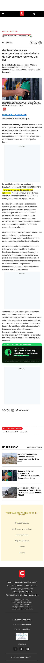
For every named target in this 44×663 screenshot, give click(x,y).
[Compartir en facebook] (31, 42)
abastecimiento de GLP (10, 432)
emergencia (23, 432)
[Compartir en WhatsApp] (40, 42)
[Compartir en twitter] (35, 42)
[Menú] (3, 14)
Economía (7, 43)
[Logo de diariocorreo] (22, 14)
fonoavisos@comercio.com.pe (26, 595)
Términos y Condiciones (22, 620)
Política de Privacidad (22, 624)
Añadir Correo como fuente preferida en (17, 36)
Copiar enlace (24, 410)
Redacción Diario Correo (14, 115)
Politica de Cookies (22, 629)
